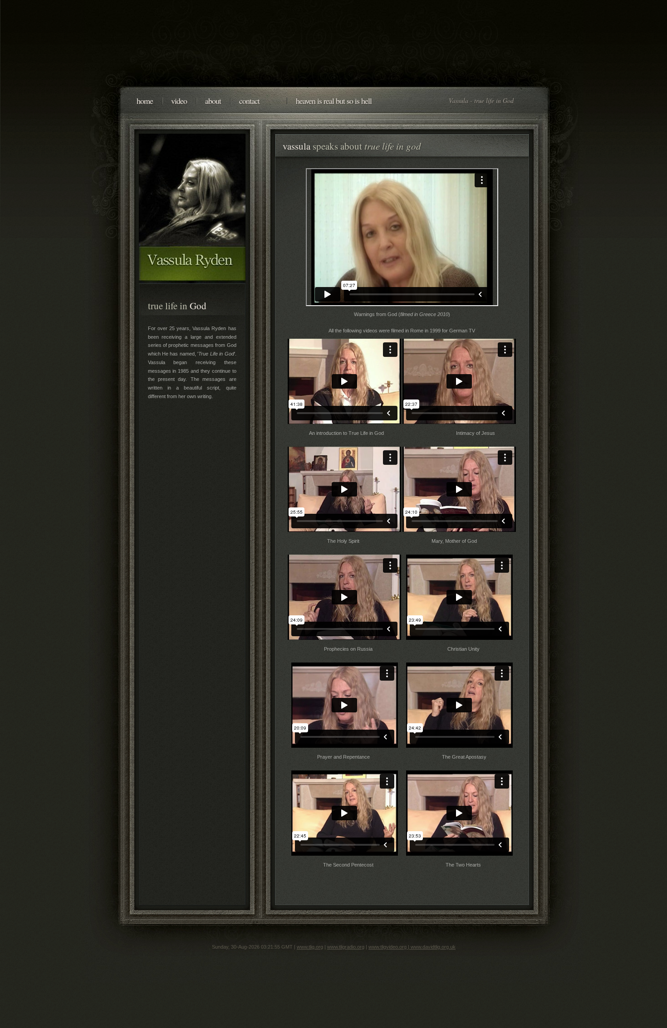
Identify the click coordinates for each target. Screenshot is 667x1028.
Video (179, 100)
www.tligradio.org (345, 947)
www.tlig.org (310, 947)
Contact (249, 100)
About (213, 100)
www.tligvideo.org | (389, 947)
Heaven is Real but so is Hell (334, 100)
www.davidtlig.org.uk (433, 947)
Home (145, 100)
